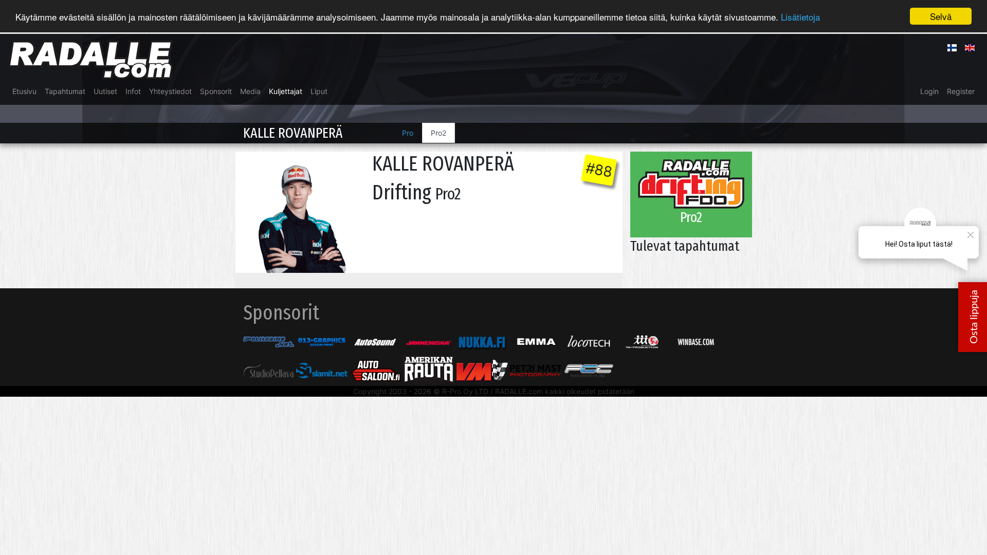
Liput (318, 91)
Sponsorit (216, 91)
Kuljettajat (285, 91)
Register (961, 91)
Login (929, 91)
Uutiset (105, 91)
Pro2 (438, 132)
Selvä (941, 16)
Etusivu (24, 91)
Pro (407, 132)
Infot (133, 91)
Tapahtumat (65, 91)
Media (250, 91)
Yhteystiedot (170, 91)
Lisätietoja (800, 16)
